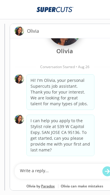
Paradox (48, 186)
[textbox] (59, 171)
